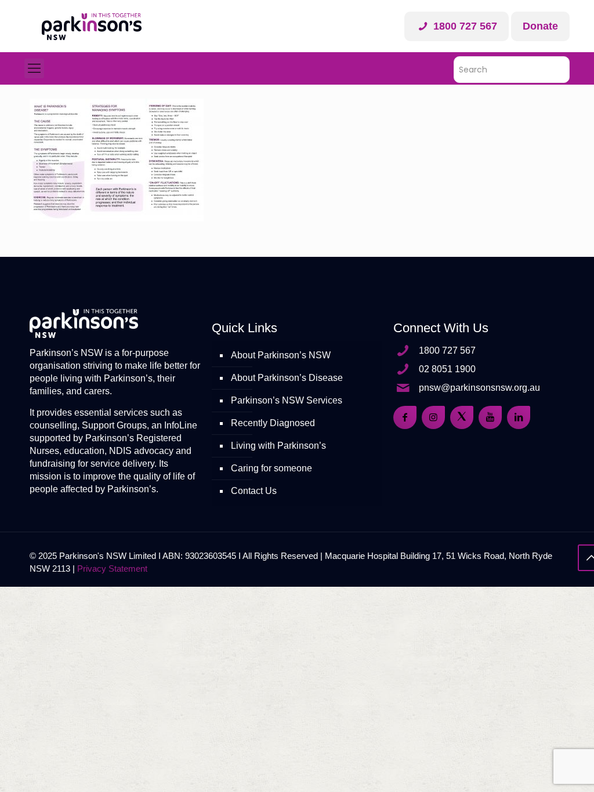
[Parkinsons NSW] (92, 26)
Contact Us (254, 491)
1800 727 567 (463, 26)
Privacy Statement (112, 568)
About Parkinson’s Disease (287, 378)
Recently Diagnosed (273, 423)
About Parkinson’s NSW (281, 355)
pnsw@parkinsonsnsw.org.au (479, 388)
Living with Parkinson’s (278, 446)
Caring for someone (271, 468)
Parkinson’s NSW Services (286, 400)
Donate (540, 26)
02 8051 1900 (447, 369)
